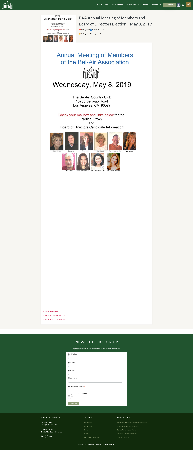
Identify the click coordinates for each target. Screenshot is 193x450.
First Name (71, 362)
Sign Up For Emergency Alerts (126, 430)
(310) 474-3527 (48, 429)
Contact (86, 430)
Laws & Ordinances (123, 437)
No (71, 398)
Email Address (73, 354)
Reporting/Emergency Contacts (127, 433)
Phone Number (73, 378)
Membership (88, 422)
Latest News (88, 426)
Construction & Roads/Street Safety (128, 426)
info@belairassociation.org (52, 432)
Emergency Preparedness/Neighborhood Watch (132, 422)
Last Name (71, 370)
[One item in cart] (188, 5)
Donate (86, 433)
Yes (71, 396)
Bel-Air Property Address (76, 387)
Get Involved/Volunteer (91, 437)
